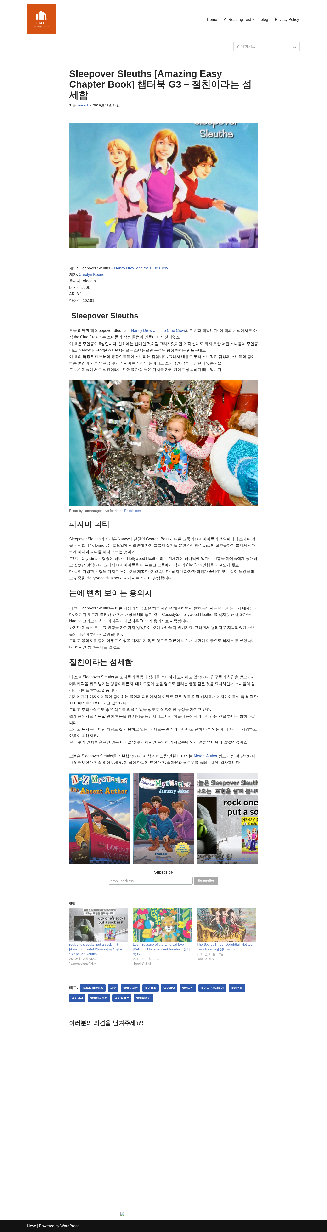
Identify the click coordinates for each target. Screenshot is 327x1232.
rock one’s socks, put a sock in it (228, 859)
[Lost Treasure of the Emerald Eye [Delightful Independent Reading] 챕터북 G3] (162, 925)
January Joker (163, 859)
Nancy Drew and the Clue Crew (141, 268)
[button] (253, 19)
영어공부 (188, 988)
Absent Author (205, 756)
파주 (113, 988)
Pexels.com (133, 511)
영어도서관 (130, 988)
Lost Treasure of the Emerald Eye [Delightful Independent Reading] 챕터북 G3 (161, 949)
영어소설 (236, 988)
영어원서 (77, 998)
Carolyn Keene (91, 275)
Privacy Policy (287, 19)
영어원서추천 (98, 998)
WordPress (69, 1226)
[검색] (294, 46)
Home (212, 19)
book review (93, 988)
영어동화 (150, 988)
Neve (31, 1226)
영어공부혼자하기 (212, 988)
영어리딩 (169, 988)
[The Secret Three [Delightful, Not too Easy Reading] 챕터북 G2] (226, 925)
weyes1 (82, 105)
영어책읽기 (143, 998)
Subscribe (163, 872)
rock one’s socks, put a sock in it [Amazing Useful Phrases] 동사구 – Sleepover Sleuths (95, 949)
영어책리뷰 (122, 998)
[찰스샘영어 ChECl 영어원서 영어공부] (41, 19)
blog (264, 19)
